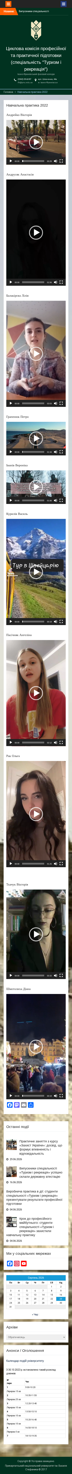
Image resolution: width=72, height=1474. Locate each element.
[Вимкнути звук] (55, 161)
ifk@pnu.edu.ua (25, 82)
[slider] (33, 161)
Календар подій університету (25, 1360)
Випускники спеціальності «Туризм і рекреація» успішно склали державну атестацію (40, 1172)
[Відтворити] (11, 161)
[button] (36, 142)
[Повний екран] (61, 161)
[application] (36, 142)
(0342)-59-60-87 (24, 79)
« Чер (35, 1314)
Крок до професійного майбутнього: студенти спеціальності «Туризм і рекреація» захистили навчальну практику (30, 1227)
